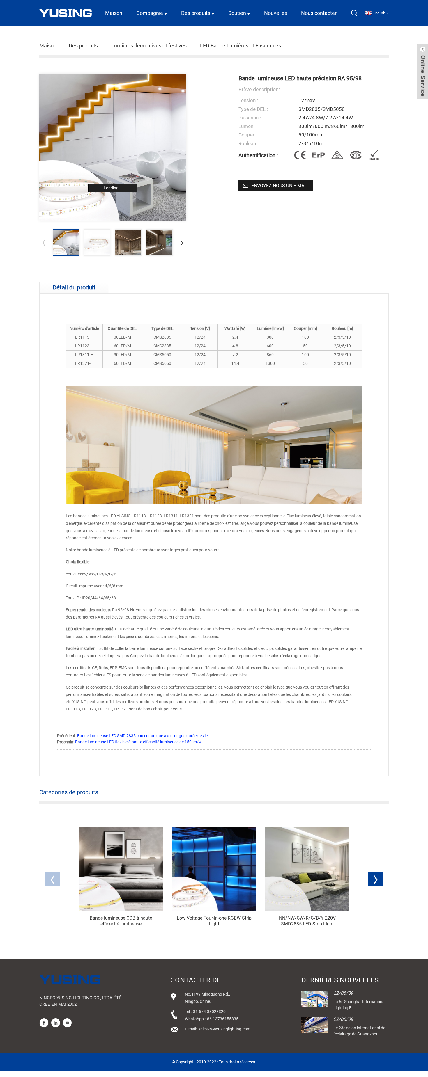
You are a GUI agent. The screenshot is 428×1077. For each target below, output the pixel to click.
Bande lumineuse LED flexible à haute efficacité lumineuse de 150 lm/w (138, 742)
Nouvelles (275, 13)
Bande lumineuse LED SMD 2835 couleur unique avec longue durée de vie (142, 735)
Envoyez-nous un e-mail (279, 186)
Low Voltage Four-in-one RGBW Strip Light (214, 920)
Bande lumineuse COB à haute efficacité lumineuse (121, 920)
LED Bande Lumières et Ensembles (240, 45)
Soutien (237, 13)
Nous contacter (319, 13)
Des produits (195, 13)
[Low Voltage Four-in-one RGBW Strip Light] (214, 869)
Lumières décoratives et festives (149, 45)
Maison (113, 13)
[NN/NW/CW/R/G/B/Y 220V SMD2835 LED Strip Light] (307, 869)
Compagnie (149, 13)
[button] (182, 242)
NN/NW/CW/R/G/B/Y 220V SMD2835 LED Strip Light (307, 920)
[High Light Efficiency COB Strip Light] (121, 869)
